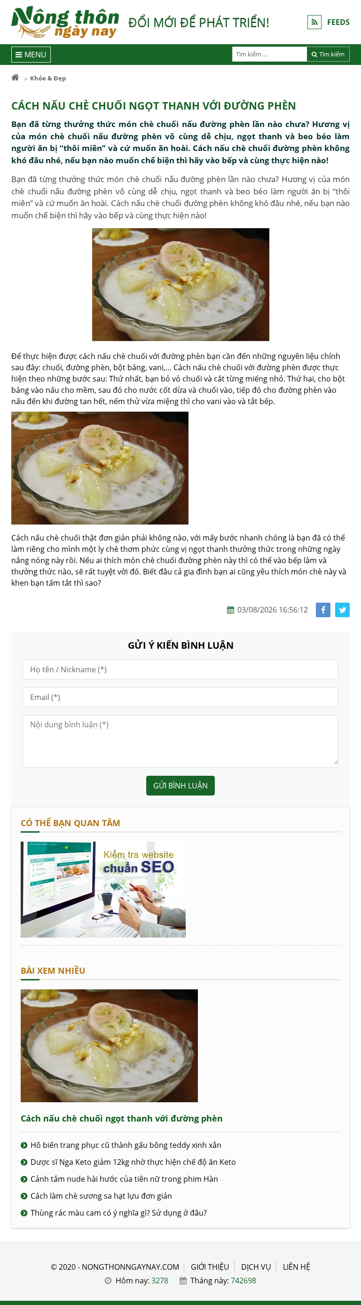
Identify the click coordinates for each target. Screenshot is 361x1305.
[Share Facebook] (323, 610)
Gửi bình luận (180, 785)
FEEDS (338, 22)
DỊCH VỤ (256, 1267)
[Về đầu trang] (348, 524)
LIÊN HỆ (296, 1267)
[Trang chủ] (15, 78)
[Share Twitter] (342, 610)
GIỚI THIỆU (210, 1267)
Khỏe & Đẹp (48, 78)
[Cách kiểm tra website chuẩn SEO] (103, 935)
